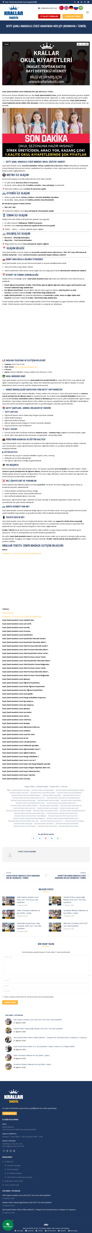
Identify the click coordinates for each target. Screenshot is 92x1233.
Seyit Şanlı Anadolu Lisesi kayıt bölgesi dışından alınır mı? (28, 797)
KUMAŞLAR (9, 1161)
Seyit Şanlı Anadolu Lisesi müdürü (49, 805)
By (42, 787)
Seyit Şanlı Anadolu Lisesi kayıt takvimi (48, 800)
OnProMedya (65, 1228)
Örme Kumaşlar (13, 1169)
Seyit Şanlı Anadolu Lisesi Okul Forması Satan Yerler (62, 815)
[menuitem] (19, 1231)
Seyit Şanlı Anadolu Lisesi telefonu (44, 823)
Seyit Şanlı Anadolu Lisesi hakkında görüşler (43, 792)
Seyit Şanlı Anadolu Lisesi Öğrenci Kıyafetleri (18, 810)
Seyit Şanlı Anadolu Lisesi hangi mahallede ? (69, 792)
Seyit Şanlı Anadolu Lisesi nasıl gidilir (47, 808)
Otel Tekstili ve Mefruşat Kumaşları (19, 1177)
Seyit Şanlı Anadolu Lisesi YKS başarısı (25, 826)
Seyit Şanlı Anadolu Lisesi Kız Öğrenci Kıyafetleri (24, 805)
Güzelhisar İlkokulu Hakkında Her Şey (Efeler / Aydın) (75, 911)
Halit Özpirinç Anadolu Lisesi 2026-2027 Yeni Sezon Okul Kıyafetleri (27, 899)
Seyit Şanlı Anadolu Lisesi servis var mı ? (52, 821)
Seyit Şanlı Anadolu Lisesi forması (19, 792)
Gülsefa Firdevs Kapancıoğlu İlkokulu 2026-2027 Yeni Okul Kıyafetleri (74, 899)
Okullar (6, 44)
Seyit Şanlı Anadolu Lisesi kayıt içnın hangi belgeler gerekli (63, 797)
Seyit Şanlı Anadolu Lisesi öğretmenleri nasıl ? (73, 810)
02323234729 (7, 613)
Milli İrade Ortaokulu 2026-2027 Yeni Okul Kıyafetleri (75, 924)
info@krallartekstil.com (49, 8)
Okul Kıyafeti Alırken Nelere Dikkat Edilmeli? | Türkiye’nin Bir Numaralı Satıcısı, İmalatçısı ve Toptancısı (50, 1037)
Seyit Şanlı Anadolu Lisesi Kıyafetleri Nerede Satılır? (30, 803)
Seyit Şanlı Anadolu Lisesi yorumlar (68, 826)
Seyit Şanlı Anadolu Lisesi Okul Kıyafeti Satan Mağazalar (29, 818)
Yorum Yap (63, 787)
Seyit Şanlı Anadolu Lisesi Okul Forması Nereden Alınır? (62, 813)
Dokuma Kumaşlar (14, 1165)
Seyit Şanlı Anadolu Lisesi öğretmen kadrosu (45, 810)
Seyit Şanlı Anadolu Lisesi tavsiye (23, 823)
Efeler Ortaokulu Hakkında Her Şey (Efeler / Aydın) (28, 911)
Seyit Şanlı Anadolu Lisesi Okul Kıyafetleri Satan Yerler (23, 821)
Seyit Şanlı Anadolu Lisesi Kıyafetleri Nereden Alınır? (61, 803)
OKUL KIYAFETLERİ (12, 1185)
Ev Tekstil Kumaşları (14, 1173)
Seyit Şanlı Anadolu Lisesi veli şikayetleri (67, 823)
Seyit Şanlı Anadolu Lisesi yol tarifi (47, 826)
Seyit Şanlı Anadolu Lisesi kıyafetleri (71, 800)
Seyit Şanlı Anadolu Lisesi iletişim (52, 795)
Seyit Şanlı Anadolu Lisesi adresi (21, 790)
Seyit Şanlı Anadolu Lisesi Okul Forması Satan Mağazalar (30, 815)
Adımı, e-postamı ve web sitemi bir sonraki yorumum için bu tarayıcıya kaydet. (29, 997)
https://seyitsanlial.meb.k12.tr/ (26, 367)
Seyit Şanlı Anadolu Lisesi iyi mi (71, 795)
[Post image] (8, 900)
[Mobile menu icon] (87, 12)
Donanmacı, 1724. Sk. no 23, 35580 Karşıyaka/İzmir (21, 553)
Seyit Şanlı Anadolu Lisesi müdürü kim (70, 805)
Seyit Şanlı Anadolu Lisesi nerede (69, 808)
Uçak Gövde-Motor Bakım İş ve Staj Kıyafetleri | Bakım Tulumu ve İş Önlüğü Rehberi (44, 1046)
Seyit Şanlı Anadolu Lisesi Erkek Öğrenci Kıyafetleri (70, 790)
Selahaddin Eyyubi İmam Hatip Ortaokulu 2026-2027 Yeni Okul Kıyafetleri (29, 926)
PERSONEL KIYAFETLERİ (14, 1181)
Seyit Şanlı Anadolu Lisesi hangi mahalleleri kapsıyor (26, 795)
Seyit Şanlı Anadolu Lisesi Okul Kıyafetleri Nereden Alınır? (63, 818)
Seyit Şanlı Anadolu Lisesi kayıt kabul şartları (23, 800)
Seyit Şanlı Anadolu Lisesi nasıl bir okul (24, 808)
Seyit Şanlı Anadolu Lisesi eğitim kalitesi (43, 790)
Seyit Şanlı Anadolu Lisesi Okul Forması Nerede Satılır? (29, 813)
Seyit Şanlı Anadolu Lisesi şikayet (74, 821)
